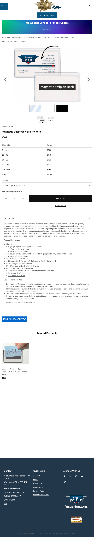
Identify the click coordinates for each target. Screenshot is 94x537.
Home (4, 37)
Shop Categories (46, 15)
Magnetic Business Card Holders (14, 41)
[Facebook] (65, 476)
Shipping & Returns (41, 495)
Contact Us (37, 483)
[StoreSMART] (47, 6)
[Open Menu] (2, 6)
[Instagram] (76, 476)
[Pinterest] (65, 482)
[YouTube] (82, 476)
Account (36, 476)
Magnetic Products (15, 37)
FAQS (35, 480)
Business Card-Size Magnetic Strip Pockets (58, 37)
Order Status (38, 487)
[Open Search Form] (6, 6)
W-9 (5, 504)
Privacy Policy (39, 491)
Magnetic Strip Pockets (32, 37)
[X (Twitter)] (70, 476)
